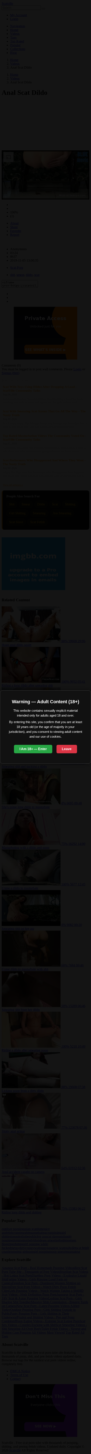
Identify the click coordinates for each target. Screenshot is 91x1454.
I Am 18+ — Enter (33, 749)
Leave (67, 749)
